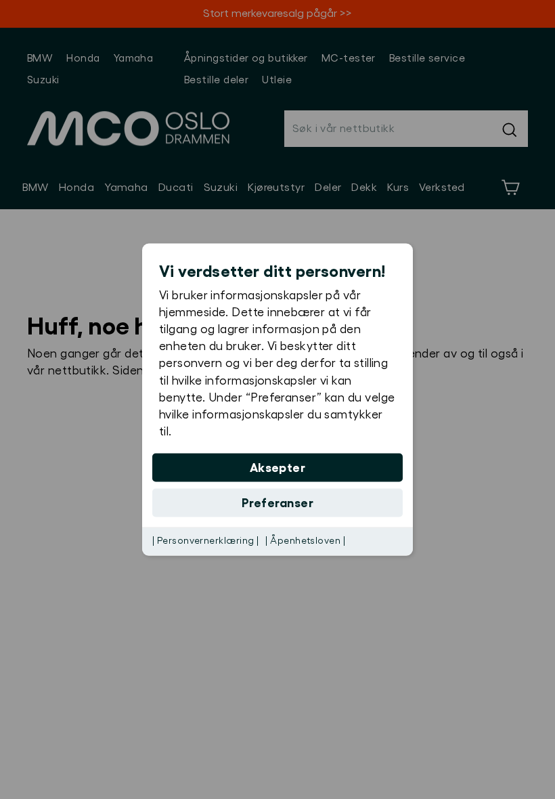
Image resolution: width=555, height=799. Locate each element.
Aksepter (278, 468)
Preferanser (277, 503)
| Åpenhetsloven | (305, 541)
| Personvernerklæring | (205, 541)
